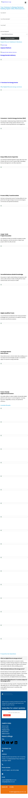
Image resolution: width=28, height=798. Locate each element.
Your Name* (3, 12)
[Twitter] (11, 742)
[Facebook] (3, 742)
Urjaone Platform (6, 48)
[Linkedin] (16, 742)
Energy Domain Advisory (8, 55)
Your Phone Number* (5, 19)
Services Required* (5, 31)
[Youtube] (7, 742)
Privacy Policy (5, 728)
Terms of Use (5, 726)
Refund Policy (5, 731)
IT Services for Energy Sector (9, 82)
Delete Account (6, 733)
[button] (25, 2)
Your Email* (3, 25)
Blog (3, 739)
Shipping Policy (5, 730)
